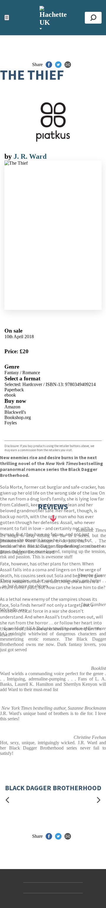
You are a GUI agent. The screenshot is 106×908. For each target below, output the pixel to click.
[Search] (93, 18)
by (9, 156)
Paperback (14, 389)
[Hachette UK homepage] (53, 17)
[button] (7, 800)
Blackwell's (15, 412)
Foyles (10, 422)
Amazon (12, 406)
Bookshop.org (17, 417)
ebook (10, 394)
